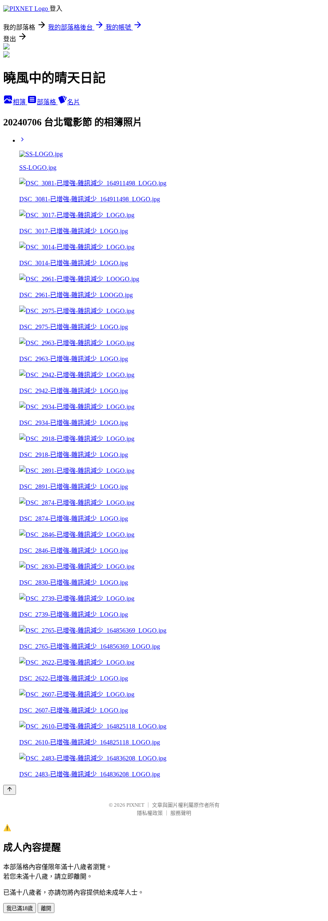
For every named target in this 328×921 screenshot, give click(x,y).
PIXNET (135, 805)
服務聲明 (180, 813)
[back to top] (9, 790)
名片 (73, 102)
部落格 (47, 102)
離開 (46, 908)
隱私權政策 (150, 813)
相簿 (20, 102)
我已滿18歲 (19, 908)
